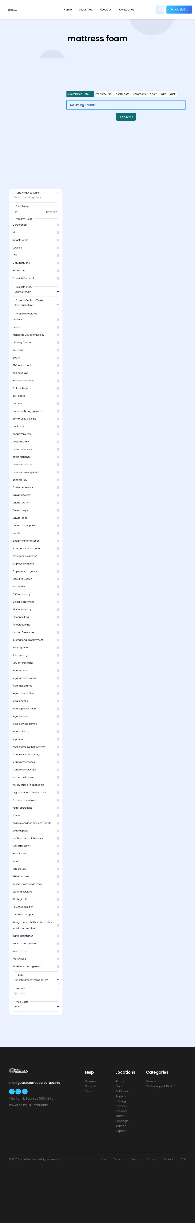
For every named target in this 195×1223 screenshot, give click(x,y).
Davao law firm (21, 502)
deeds (16, 533)
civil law (17, 403)
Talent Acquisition (23, 907)
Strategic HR (20, 899)
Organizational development (29, 792)
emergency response (25, 556)
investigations (21, 647)
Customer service (23, 487)
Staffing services (22, 891)
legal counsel (20, 701)
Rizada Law (19, 868)
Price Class (22, 1001)
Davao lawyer (21, 510)
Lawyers (17, 247)
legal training (20, 731)
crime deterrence (22, 449)
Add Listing (181, 9)
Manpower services (24, 762)
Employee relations (23, 563)
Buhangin (122, 1121)
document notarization (26, 540)
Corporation (20, 224)
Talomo (121, 1126)
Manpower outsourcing (26, 754)
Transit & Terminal (23, 278)
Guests (151, 1081)
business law (20, 373)
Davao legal (20, 517)
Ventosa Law (20, 951)
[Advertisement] (97, 1189)
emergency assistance (26, 548)
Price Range (22, 205)
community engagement (27, 411)
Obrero (120, 1086)
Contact (168, 1159)
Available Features (26, 313)
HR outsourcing (21, 624)
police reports (20, 830)
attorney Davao (22, 342)
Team (89, 1091)
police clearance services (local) (32, 823)
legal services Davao (25, 723)
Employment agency (25, 571)
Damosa (122, 1106)
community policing (24, 418)
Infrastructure (20, 240)
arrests (17, 327)
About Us (106, 9)
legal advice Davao (24, 678)
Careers (91, 1081)
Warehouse (19, 958)
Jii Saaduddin (38, 1105)
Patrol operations (22, 807)
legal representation (24, 708)
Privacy (151, 1159)
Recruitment (20, 853)
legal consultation (23, 693)
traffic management (25, 943)
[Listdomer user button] (160, 9)
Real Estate (19, 270)
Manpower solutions (24, 769)
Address (20, 988)
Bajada (120, 1131)
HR (14, 232)
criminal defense (22, 464)
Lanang (121, 1101)
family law (19, 586)
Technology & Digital (160, 1086)
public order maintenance (28, 838)
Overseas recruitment (25, 800)
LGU (15, 255)
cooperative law (22, 434)
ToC (183, 1159)
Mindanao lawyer (23, 777)
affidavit (17, 319)
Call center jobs (22, 388)
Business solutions (23, 380)
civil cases (19, 395)
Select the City (24, 286)
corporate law (21, 441)
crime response (21, 456)
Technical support (23, 914)
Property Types (24, 218)
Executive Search (22, 579)
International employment (28, 640)
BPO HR (17, 357)
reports (17, 861)
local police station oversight (29, 746)
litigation (18, 739)
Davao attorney (22, 495)
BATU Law (18, 350)
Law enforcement (23, 662)
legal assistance (22, 685)
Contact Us (126, 9)
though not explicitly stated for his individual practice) (32, 925)
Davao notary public (24, 525)
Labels (19, 975)
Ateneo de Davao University (28, 334)
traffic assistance (23, 936)
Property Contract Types (29, 300)
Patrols (16, 815)
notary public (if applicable (28, 784)
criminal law (20, 479)
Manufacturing (21, 263)
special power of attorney (27, 884)
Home (68, 9)
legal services (21, 716)
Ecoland (121, 1111)
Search (118, 1159)
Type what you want (27, 192)
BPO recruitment (22, 365)
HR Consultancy (22, 609)
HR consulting (21, 617)
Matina (120, 1116)
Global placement (23, 601)
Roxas (120, 1081)
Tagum (121, 1096)
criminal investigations (26, 472)
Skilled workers (21, 876)
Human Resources (23, 632)
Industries (85, 9)
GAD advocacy (21, 594)
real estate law (21, 845)
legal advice (20, 670)
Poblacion (122, 1091)
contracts (18, 426)
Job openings (21, 655)
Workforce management (27, 966)
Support (91, 1086)
